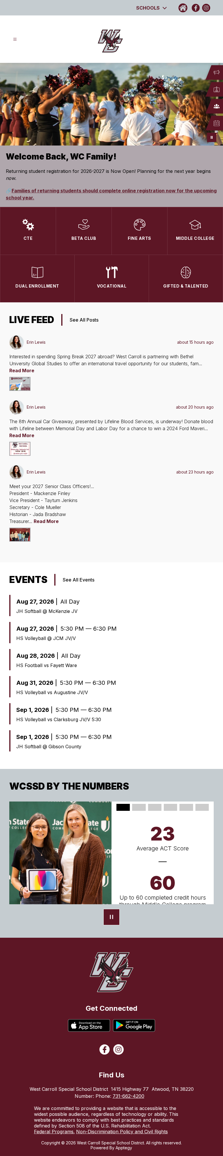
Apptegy (124, 1147)
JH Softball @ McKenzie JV (47, 611)
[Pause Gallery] (211, 137)
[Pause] (111, 917)
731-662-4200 (128, 1096)
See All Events (78, 580)
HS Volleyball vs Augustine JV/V (52, 692)
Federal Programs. (54, 1131)
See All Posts (84, 320)
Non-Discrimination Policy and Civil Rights (122, 1131)
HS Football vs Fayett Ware (46, 665)
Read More (21, 370)
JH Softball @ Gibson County (48, 746)
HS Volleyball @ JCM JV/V (46, 638)
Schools (148, 8)
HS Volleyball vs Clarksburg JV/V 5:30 (58, 719)
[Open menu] (15, 39)
